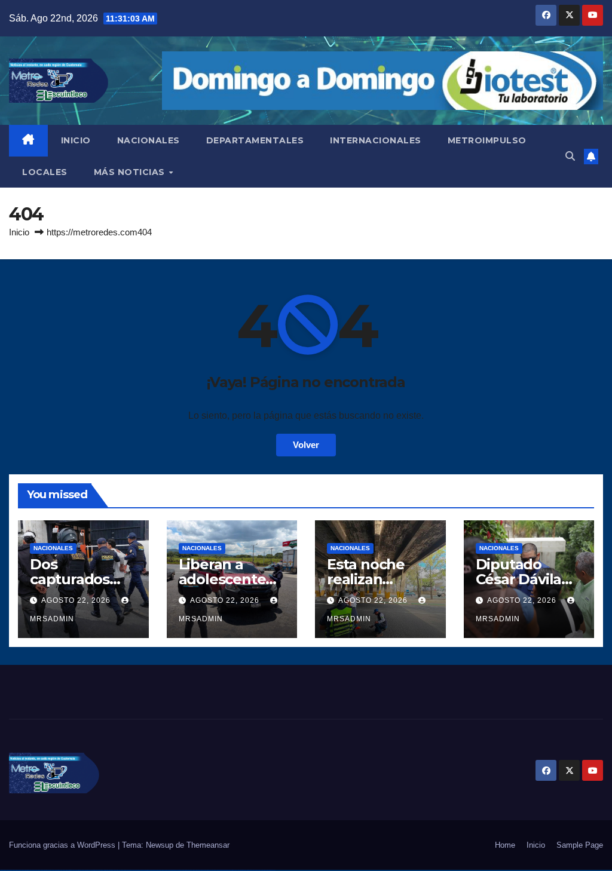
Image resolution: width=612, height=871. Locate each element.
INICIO (76, 140)
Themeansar (208, 845)
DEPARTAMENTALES (255, 140)
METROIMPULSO (487, 140)
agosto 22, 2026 (77, 600)
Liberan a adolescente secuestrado (222, 579)
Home (505, 845)
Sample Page (579, 845)
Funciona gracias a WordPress (63, 845)
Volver (306, 445)
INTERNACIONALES (375, 140)
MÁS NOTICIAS (131, 172)
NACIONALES (148, 140)
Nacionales (53, 548)
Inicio (19, 232)
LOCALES (45, 172)
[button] (570, 156)
